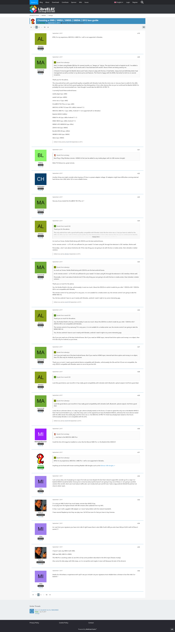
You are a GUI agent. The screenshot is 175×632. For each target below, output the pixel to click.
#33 (138, 500)
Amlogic (37, 613)
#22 (138, 173)
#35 (138, 547)
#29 (138, 395)
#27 (138, 347)
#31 (138, 452)
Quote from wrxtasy (63, 155)
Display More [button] (95, 237)
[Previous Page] (31, 27)
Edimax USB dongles (107, 465)
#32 (138, 476)
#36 (138, 571)
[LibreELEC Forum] (87, 9)
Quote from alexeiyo (63, 62)
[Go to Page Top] (172, 629)
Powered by (87, 629)
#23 (138, 197)
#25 (138, 262)
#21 (138, 150)
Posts (39, 50)
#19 (138, 33)
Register (135, 2)
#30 (138, 428)
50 (44, 27)
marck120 (68, 142)
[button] (119, 2)
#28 (138, 372)
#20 (138, 57)
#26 (138, 310)
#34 (138, 523)
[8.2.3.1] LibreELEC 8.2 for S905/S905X (47, 610)
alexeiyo (67, 254)
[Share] (143, 27)
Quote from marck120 (63, 226)
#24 (138, 221)
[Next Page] (48, 27)
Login (128, 2)
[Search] (142, 2)
